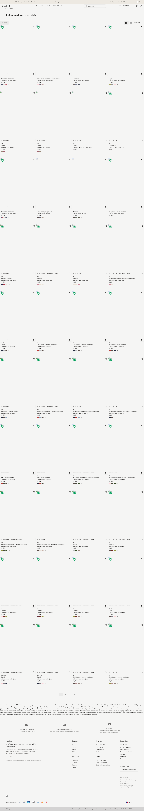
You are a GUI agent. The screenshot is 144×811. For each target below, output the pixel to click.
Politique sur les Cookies (121, 809)
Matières (98, 752)
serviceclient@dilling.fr (126, 785)
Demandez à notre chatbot (129, 769)
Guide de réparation (101, 762)
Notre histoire (100, 747)
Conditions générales (78, 809)
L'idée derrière (100, 749)
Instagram (75, 760)
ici (12, 761)
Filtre (5, 22)
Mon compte (123, 759)
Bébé (54, 6)
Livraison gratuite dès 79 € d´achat (25, 2)
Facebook (74, 762)
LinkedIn (74, 767)
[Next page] (83, 694)
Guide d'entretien (101, 760)
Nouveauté (137, 22)
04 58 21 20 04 (124, 787)
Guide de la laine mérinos (103, 765)
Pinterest (74, 765)
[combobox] (139, 2)
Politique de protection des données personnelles (98, 809)
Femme (38, 6)
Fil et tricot (60, 6)
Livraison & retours (125, 747)
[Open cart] (141, 6)
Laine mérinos (5, 9)
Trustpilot (58, 2)
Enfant (49, 6)
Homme (44, 6)
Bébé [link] (11, 9)
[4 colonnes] (126, 23)
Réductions (123, 756)
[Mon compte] (132, 6)
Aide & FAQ (123, 745)
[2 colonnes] (131, 23)
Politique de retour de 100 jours (119, 2)
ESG (130, 809)
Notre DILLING (124, 6)
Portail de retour (124, 749)
